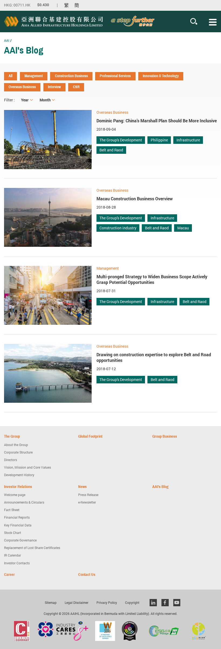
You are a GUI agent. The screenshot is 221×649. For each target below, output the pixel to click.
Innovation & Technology (161, 75)
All (10, 75)
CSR (76, 86)
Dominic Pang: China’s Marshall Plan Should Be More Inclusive (156, 121)
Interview (54, 86)
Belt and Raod (111, 149)
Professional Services (115, 75)
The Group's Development (120, 139)
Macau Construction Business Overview (134, 199)
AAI (6, 40)
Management (34, 75)
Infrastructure (188, 139)
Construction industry (117, 227)
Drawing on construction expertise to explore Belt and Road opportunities (153, 357)
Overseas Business (22, 86)
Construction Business (71, 75)
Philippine (159, 139)
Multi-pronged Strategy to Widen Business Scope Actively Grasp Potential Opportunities (151, 279)
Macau (183, 227)
